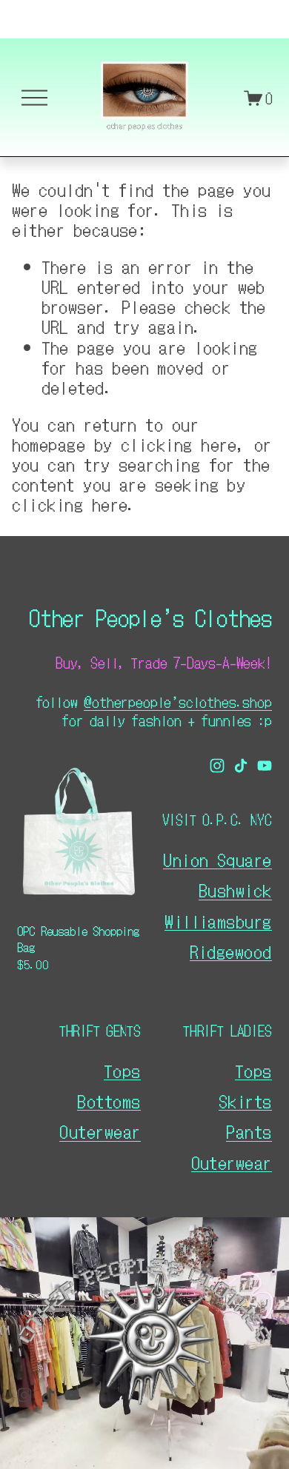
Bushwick (235, 890)
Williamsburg (218, 921)
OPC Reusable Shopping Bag (78, 939)
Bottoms (108, 1101)
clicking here (179, 444)
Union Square (217, 859)
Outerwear (231, 1162)
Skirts (245, 1101)
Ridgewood (231, 951)
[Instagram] (217, 765)
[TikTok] (240, 765)
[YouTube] (264, 765)
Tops (253, 1070)
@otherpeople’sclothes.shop (177, 701)
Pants (248, 1131)
